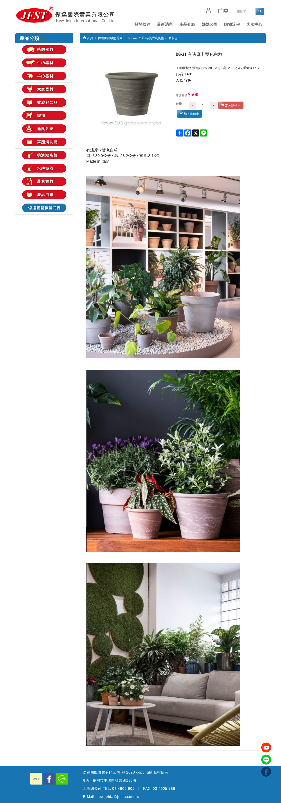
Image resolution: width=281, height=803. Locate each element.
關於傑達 (142, 24)
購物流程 (232, 24)
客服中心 (254, 24)
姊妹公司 (210, 24)
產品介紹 (187, 24)
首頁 (89, 38)
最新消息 (165, 24)
